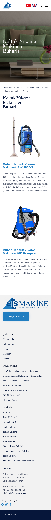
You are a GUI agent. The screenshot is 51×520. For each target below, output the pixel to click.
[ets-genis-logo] (25, 308)
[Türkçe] (28, 5)
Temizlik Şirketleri (11, 417)
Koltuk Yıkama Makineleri (15, 390)
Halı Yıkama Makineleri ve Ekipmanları (21, 371)
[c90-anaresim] (25, 245)
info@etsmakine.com (17, 493)
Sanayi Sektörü (9, 436)
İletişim (6, 358)
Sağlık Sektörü (9, 427)
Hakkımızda (8, 339)
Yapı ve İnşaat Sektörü (13, 446)
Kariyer (6, 349)
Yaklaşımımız (9, 344)
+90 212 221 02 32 (15, 486)
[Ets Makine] (7, 5)
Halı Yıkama (8, 412)
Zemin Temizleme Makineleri (16, 380)
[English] (34, 5)
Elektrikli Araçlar (10, 400)
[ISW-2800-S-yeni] (25, 159)
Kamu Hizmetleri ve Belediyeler (17, 451)
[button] (16, 316)
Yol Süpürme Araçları (12, 395)
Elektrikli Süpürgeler (12, 385)
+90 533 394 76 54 (17, 490)
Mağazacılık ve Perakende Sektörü (18, 460)
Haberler (7, 354)
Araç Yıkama (9, 441)
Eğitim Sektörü (9, 422)
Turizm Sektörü (10, 432)
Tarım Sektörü (9, 456)
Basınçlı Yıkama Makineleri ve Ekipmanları (22, 376)
